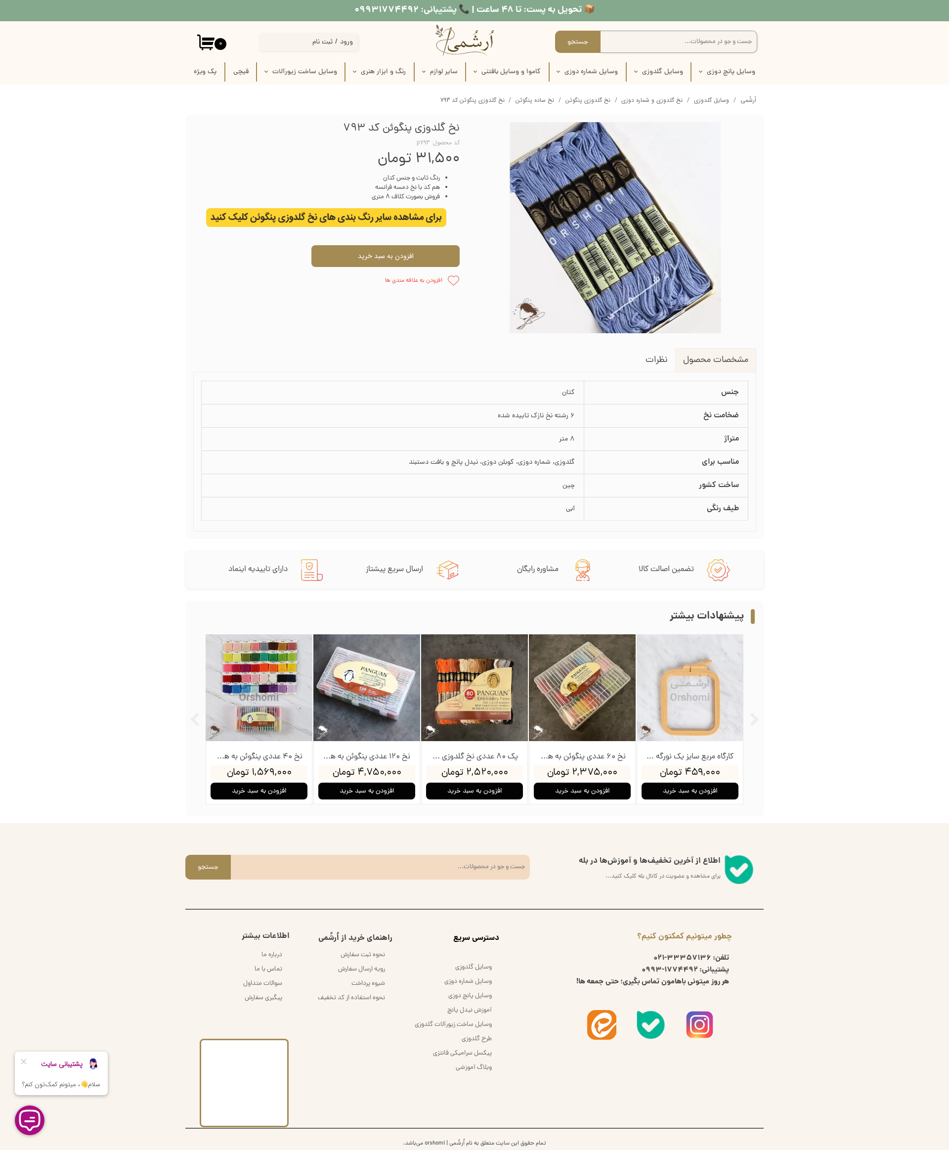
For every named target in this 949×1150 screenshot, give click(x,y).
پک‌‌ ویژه (205, 72)
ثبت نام (322, 42)
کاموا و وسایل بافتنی (511, 72)
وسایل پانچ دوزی (731, 72)
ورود (346, 42)
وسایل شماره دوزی (591, 72)
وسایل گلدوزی (662, 72)
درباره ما (271, 955)
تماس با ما (268, 969)
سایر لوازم (444, 72)
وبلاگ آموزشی (474, 1067)
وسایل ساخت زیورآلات (304, 72)
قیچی (241, 72)
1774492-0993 (670, 970)
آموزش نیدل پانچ (469, 1010)
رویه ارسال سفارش (361, 969)
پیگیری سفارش (263, 998)
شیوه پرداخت (368, 983)
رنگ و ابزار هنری (383, 72)
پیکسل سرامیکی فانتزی (462, 1053)
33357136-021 (682, 958)
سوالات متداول (262, 983)
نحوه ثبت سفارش (363, 955)
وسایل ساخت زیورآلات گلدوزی (453, 1024)
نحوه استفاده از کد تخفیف (351, 998)
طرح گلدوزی (477, 1039)
